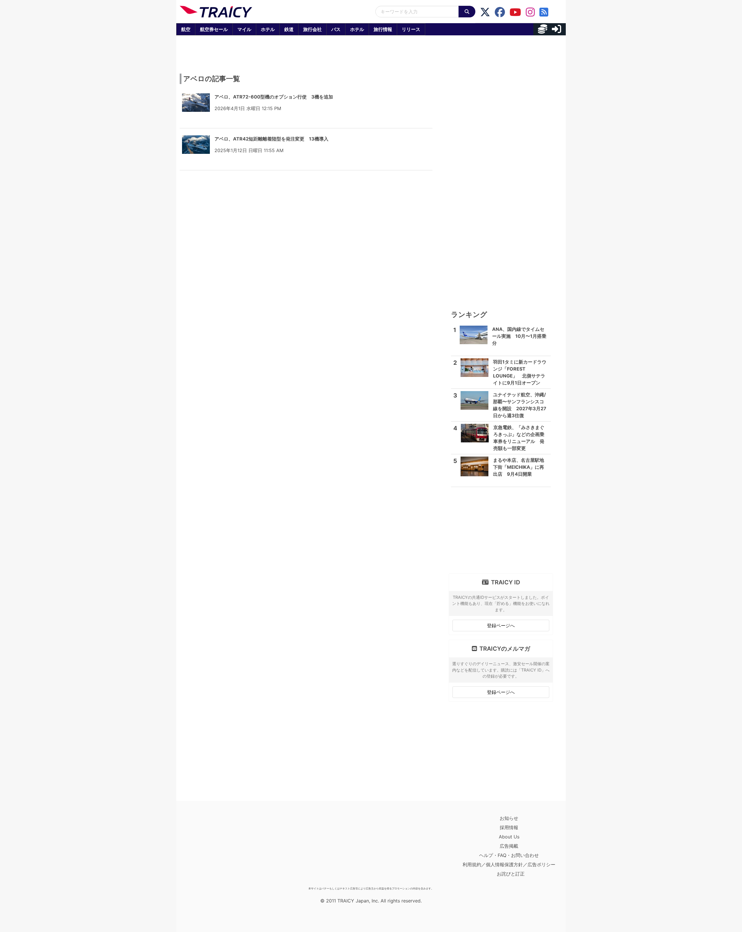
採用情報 (509, 827)
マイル (244, 29)
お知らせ (509, 818)
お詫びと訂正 (511, 874)
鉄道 (289, 29)
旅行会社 (312, 29)
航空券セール (214, 29)
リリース (411, 29)
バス (336, 29)
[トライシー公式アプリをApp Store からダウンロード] (213, 849)
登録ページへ (501, 625)
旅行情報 (383, 29)
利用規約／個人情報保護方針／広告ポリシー (509, 864)
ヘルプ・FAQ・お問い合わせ (509, 855)
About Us (509, 837)
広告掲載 (509, 846)
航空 (185, 29)
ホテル (268, 29)
